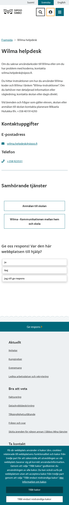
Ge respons (34, 327)
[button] (34, 262)
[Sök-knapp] (40, 12)
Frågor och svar (17, 423)
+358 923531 (15, 161)
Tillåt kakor (34, 489)
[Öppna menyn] (60, 12)
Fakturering (15, 397)
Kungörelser (15, 359)
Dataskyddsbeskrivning (21, 405)
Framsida (7, 40)
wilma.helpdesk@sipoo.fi (22, 143)
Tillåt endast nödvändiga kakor (34, 499)
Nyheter (13, 350)
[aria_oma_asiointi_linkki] (50, 12)
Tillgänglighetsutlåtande (22, 414)
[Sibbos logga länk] (12, 13)
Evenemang (15, 367)
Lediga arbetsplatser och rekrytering (29, 376)
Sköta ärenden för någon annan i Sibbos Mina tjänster (38, 431)
